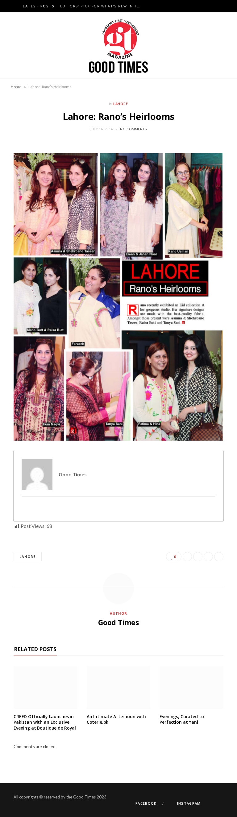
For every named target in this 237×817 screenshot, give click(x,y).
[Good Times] (118, 45)
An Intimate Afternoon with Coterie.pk (116, 719)
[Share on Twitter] (197, 556)
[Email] (218, 556)
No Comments (133, 129)
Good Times (118, 622)
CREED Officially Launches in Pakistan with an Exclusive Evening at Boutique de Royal (45, 722)
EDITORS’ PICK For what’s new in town (102, 6)
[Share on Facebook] (187, 556)
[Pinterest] (208, 556)
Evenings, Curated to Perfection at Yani (182, 719)
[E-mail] (25, 509)
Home (16, 86)
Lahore (120, 103)
